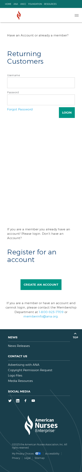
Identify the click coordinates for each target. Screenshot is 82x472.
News (13, 337)
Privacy (16, 457)
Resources (50, 4)
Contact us (17, 356)
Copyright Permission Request (30, 370)
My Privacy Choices (23, 453)
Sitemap (40, 457)
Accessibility (52, 453)
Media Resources (20, 381)
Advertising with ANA (23, 365)
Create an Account (41, 284)
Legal (27, 457)
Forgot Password (20, 109)
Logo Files (15, 375)
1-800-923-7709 (51, 312)
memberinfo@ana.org (40, 316)
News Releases (19, 346)
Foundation (35, 4)
